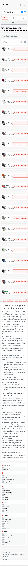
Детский (6, 475)
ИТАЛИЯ (5, 526)
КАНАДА (6, 528)
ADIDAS (5, 537)
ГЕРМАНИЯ (6, 519)
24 (24, 300)
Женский (6, 477)
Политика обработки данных (9, 557)
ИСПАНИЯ (6, 525)
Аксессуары (6, 488)
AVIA (5, 544)
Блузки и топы (7, 492)
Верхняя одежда (7, 495)
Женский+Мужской (8, 479)
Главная (3, 32)
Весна (5, 504)
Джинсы (6, 499)
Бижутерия (6, 490)
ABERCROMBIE (7, 535)
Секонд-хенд (7, 467)
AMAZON (6, 541)
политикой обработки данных (20, 561)
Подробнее (5, 556)
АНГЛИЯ (5, 518)
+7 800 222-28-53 (7, 13)
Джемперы (6, 497)
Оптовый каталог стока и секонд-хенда (16, 32)
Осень (5, 511)
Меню (14, 22)
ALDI (5, 539)
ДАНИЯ (5, 521)
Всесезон (6, 506)
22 (16, 300)
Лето (5, 510)
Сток (5, 469)
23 (20, 300)
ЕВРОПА (6, 523)
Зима (5, 508)
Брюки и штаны (7, 494)
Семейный (6, 482)
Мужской (6, 481)
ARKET (5, 542)
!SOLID (5, 534)
